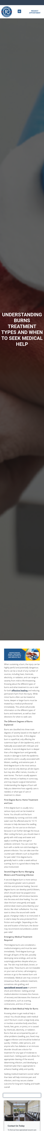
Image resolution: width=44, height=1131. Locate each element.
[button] (19, 11)
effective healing (20, 690)
